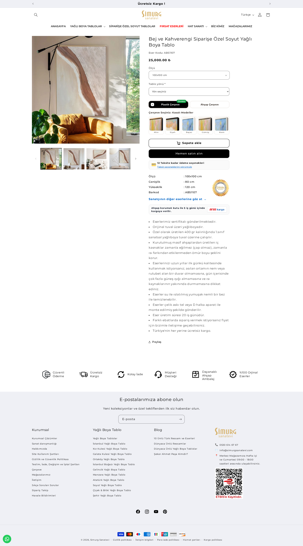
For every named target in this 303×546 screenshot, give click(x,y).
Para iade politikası (168, 540)
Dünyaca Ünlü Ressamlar (170, 443)
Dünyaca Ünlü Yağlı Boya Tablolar (175, 448)
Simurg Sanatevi (99, 540)
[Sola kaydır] (36, 159)
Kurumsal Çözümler (44, 438)
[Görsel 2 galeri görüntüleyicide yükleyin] (74, 158)
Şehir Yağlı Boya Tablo (107, 495)
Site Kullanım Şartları (45, 454)
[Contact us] (7, 539)
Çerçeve (37, 469)
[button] (36, 15)
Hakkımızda (39, 448)
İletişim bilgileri (144, 540)
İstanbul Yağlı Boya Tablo (109, 443)
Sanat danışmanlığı (44, 443)
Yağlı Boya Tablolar (105, 438)
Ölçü (152, 68)
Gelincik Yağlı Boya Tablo (109, 469)
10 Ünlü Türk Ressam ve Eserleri (174, 438)
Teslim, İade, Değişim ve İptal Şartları (56, 464)
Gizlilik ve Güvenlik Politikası (50, 459)
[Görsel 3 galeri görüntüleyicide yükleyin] (97, 158)
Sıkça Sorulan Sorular (45, 485)
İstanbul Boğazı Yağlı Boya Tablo (114, 464)
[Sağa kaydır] (136, 159)
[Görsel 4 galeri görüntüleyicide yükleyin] (120, 158)
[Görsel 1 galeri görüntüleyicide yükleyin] (51, 158)
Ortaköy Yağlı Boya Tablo (109, 459)
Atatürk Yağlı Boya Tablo (108, 479)
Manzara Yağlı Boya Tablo (109, 474)
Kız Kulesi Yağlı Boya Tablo (110, 448)
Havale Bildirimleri (44, 495)
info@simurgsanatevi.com (236, 450)
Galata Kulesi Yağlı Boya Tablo (112, 454)
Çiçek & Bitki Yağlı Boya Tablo (112, 490)
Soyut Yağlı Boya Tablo (107, 485)
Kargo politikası (213, 540)
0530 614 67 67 (229, 444)
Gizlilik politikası (122, 540)
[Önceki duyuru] (33, 3)
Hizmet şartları (191, 540)
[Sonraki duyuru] (270, 3)
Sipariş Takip (40, 490)
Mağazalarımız (41, 474)
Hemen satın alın (189, 153)
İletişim (37, 479)
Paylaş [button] (156, 341)
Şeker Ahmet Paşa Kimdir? (171, 454)
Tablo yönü (157, 84)
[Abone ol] (180, 419)
